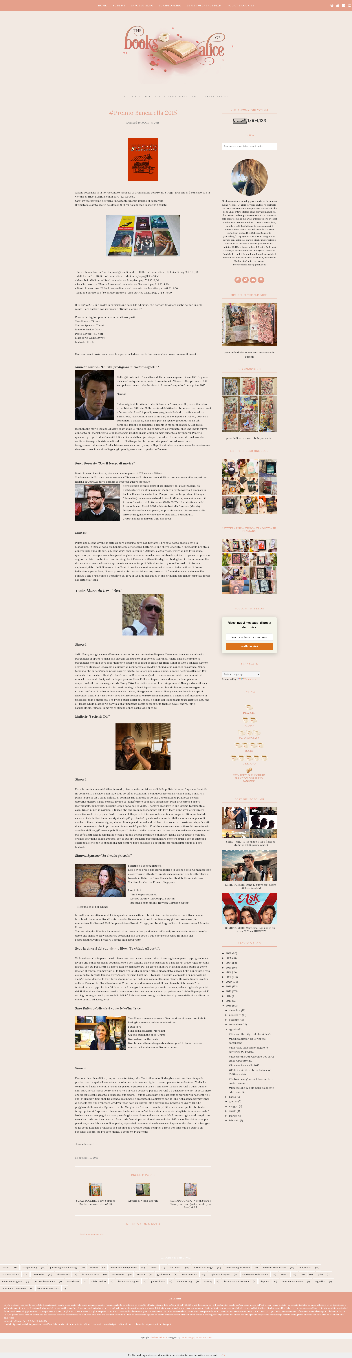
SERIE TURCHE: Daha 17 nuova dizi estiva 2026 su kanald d (250, 886)
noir (303, 1274)
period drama (158, 1281)
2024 (229, 962)
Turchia (141, 1274)
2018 (229, 991)
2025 (229, 958)
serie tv (285, 1274)
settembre (236, 1024)
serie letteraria (189, 1274)
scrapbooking (30, 1267)
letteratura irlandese (292, 1281)
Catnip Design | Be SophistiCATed (196, 1337)
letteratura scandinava (274, 1267)
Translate (250, 679)
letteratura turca (90, 1274)
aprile (233, 1111)
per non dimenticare (44, 1281)
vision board (73, 1281)
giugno (233, 1101)
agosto (233, 1029)
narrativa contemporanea (124, 1267)
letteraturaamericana (48, 1288)
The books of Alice (158, 1337)
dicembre (235, 1010)
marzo (233, 1115)
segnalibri (320, 1281)
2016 (229, 1000)
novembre (235, 1015)
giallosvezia (163, 1274)
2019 (229, 986)
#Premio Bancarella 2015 (244, 1065)
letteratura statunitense (14, 1288)
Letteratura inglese (12, 1281)
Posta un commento (92, 1234)
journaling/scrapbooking (63, 1267)
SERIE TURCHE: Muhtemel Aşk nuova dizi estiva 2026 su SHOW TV (250, 929)
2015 (229, 1005)
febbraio (234, 1120)
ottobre (234, 1019)
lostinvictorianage (203, 1267)
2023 (229, 967)
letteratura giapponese (238, 1267)
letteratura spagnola (129, 1281)
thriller (5, 1267)
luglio (233, 1096)
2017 (229, 996)
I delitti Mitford (99, 1281)
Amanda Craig (184, 1281)
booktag (208, 1281)
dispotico (265, 1281)
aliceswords (63, 1274)
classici (153, 1267)
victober (94, 1267)
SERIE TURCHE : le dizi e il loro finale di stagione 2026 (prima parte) (250, 843)
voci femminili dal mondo (255, 1274)
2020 (229, 981)
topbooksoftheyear (220, 1274)
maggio (234, 1106)
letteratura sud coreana (236, 1281)
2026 (229, 953)
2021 (229, 977)
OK (223, 1355)
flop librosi (175, 1267)
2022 (229, 972)
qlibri (320, 1274)
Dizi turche (38, 1274)
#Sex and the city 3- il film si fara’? (250, 1034)
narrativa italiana (10, 1274)
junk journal (305, 1267)
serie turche (118, 1274)
